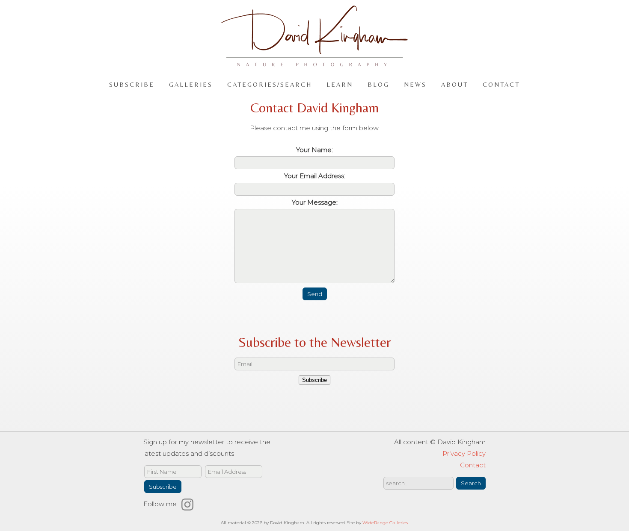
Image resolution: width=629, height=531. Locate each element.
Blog (378, 84)
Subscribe (131, 84)
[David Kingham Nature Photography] (314, 63)
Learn (339, 84)
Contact (501, 84)
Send (314, 293)
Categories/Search (269, 84)
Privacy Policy (464, 453)
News (415, 84)
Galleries (191, 84)
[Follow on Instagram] (188, 504)
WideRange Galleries (385, 522)
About (454, 84)
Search (471, 483)
